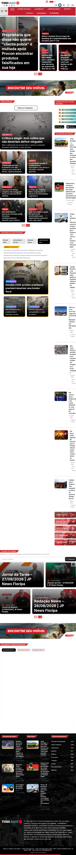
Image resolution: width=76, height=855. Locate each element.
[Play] (60, 5)
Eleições (45, 50)
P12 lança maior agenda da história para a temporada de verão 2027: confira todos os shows (72, 445)
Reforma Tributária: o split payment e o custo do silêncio (37, 312)
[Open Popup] (68, 5)
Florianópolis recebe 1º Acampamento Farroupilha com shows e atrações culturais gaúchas (39, 167)
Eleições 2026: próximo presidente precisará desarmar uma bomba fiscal (24, 288)
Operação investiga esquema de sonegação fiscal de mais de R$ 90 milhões (12, 193)
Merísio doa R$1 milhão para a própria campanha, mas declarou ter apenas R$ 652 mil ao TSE (48, 62)
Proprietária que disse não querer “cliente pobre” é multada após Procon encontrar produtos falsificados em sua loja (17, 51)
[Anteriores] (36, 74)
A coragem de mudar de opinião (20, 786)
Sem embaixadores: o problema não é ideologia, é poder (13, 312)
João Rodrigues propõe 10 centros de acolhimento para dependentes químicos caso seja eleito (38, 216)
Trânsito (64, 52)
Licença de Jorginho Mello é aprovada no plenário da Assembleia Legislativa (38, 193)
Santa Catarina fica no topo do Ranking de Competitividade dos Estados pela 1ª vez (56, 38)
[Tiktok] (11, 5)
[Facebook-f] (14, 5)
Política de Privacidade (38, 852)
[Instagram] (4, 5)
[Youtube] (6, 5)
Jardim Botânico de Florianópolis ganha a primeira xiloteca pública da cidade (73, 277)
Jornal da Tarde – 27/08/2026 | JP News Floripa (17, 579)
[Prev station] (64, 5)
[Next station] (55, 5)
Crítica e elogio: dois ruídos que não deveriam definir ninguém (23, 139)
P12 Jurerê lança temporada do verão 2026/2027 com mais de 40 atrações (72, 403)
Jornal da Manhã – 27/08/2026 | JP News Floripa (12, 609)
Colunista (14, 247)
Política (45, 52)
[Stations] (72, 5)
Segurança (7, 187)
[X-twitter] (9, 5)
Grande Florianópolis (9, 31)
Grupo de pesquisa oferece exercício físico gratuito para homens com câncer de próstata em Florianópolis (73, 230)
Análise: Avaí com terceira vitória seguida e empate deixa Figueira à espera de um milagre (20, 748)
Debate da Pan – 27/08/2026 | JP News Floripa (60, 584)
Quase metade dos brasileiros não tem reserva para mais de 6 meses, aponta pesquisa (12, 168)
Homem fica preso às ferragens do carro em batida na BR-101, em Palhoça (67, 62)
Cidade (5, 209)
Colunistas (7, 135)
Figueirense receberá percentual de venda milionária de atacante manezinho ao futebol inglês (45, 769)
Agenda (32, 161)
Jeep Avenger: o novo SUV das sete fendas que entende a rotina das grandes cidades (73, 151)
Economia (45, 33)
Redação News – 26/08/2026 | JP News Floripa (49, 606)
